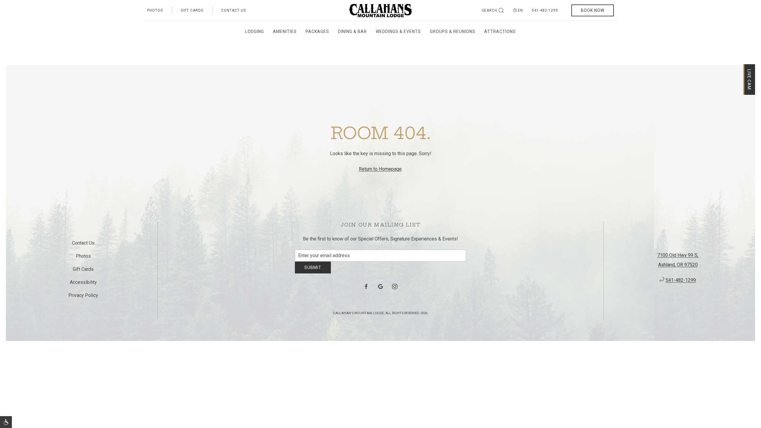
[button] (6, 422)
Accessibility (83, 284)
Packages (317, 31)
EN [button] (520, 10)
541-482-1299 (545, 10)
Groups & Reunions (452, 31)
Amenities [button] (285, 31)
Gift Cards (192, 10)
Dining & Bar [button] (352, 31)
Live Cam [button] (749, 79)
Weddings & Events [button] (398, 31)
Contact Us (233, 10)
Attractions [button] (500, 31)
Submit (312, 272)
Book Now (592, 10)
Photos (155, 10)
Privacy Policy (83, 297)
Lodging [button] (254, 31)
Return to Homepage (380, 169)
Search (489, 10)
